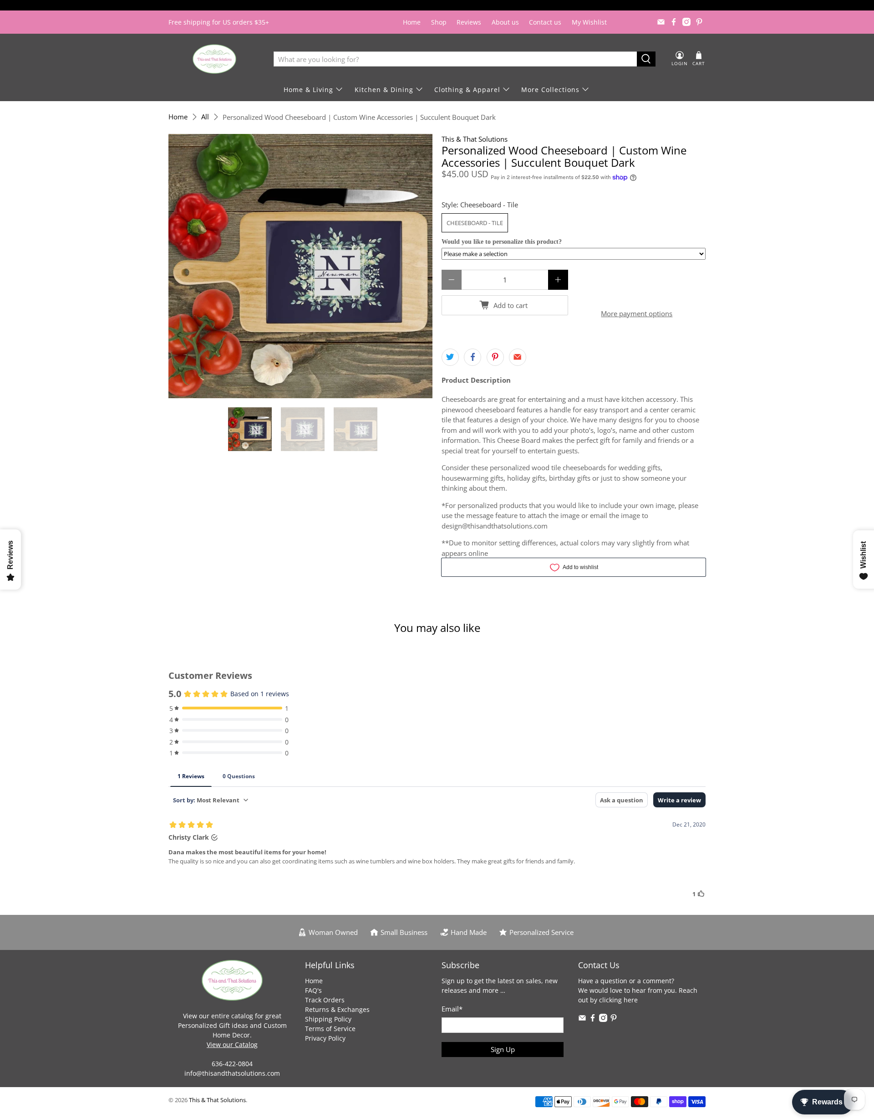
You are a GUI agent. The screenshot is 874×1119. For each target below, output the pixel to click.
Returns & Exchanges (337, 1009)
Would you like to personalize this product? (502, 241)
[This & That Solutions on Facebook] (674, 22)
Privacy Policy (325, 1038)
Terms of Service (330, 1028)
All (205, 116)
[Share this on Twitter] (450, 357)
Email (452, 1008)
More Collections (550, 89)
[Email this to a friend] (517, 357)
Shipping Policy (328, 1019)
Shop (439, 22)
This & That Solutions (475, 139)
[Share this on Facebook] (472, 357)
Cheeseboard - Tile (475, 223)
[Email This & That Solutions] (661, 22)
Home (412, 22)
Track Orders (325, 1000)
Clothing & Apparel (467, 89)
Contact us (545, 22)
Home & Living (308, 89)
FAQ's (313, 990)
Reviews (469, 22)
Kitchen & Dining (384, 89)
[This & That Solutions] (214, 59)
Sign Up (503, 1049)
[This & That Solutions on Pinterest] (699, 22)
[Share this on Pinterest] (495, 357)
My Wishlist (589, 22)
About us (505, 22)
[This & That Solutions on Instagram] (686, 22)
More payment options (636, 313)
